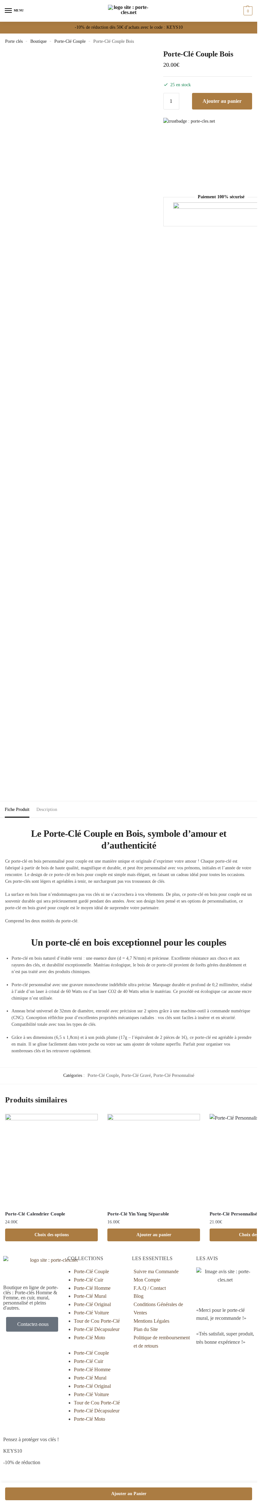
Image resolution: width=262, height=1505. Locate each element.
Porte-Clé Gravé (136, 1075)
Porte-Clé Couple (70, 41)
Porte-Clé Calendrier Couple (35, 1213)
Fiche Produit (17, 809)
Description (46, 809)
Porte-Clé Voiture (91, 1312)
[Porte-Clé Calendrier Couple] (51, 1160)
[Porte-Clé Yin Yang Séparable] (153, 1160)
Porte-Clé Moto (89, 1337)
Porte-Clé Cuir (88, 1279)
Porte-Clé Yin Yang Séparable (138, 1213)
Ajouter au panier (222, 101)
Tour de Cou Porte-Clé (97, 1321)
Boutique (38, 41)
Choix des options (52, 1234)
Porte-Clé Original (92, 1304)
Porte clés (14, 41)
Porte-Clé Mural (90, 1296)
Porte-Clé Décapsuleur (96, 1329)
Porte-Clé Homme (92, 1288)
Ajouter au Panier (128, 1493)
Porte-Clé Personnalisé (173, 1075)
